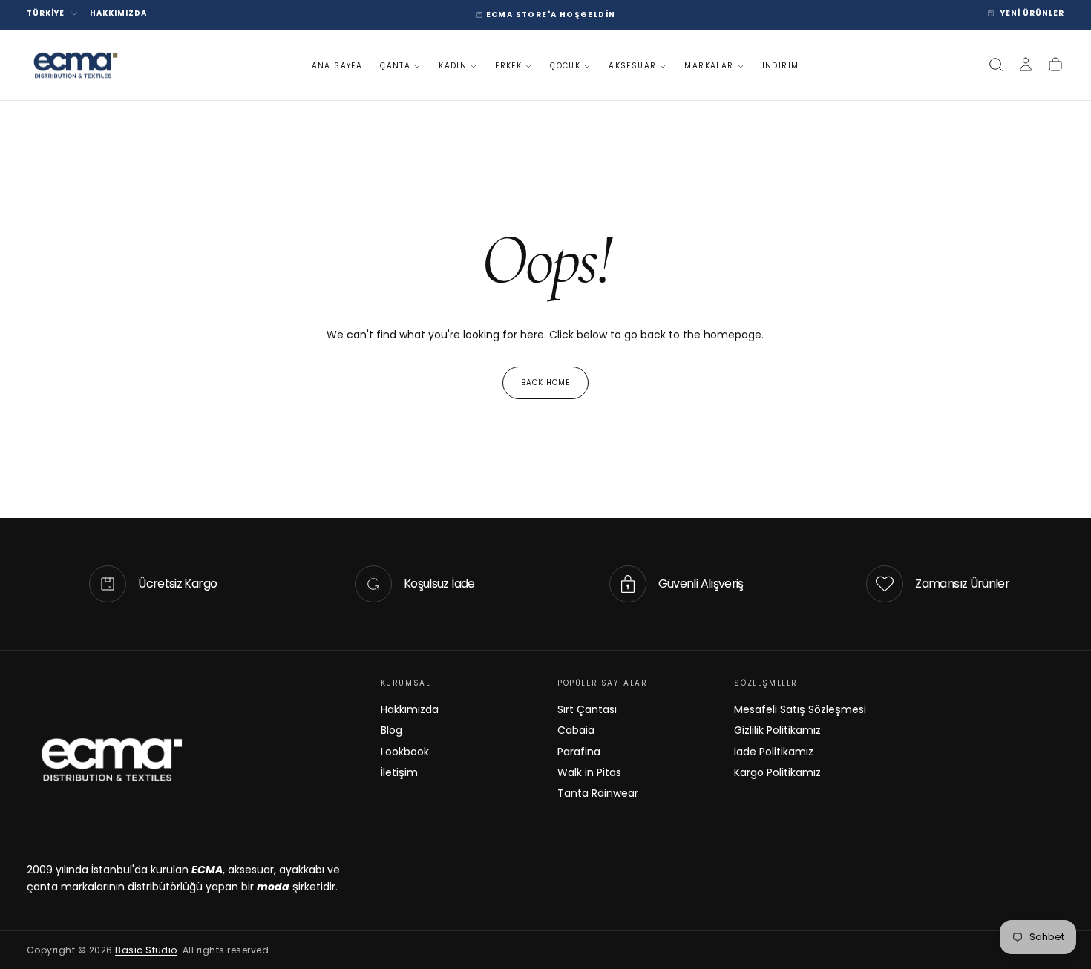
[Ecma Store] (110, 759)
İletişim (399, 772)
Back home (545, 382)
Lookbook (405, 751)
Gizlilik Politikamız (777, 730)
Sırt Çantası (587, 709)
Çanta (395, 65)
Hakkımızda (410, 709)
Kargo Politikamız (777, 772)
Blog (391, 730)
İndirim (780, 65)
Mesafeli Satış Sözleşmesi (800, 709)
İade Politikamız (773, 751)
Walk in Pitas (589, 772)
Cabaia (575, 730)
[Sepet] (1055, 64)
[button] (996, 64)
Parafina (578, 751)
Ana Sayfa (337, 65)
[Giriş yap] (1026, 64)
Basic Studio (146, 950)
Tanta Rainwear (597, 793)
